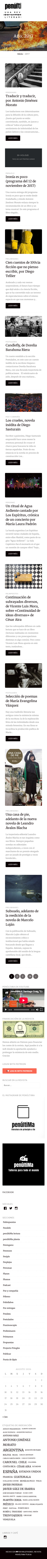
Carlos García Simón (11, 1458)
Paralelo (10, 173)
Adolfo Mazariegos (11, 1429)
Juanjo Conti (28, 1493)
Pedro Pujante (36, 1504)
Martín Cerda (12, 1499)
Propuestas (8, 1342)
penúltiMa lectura (11, 1233)
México (8, 1504)
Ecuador (36, 1466)
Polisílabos (8, 1302)
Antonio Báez (11, 1435)
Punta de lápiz (10, 1359)
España (10, 1471)
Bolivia (7, 1455)
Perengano (11, 92)
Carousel (10, 1462)
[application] (23, 1000)
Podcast (7, 1285)
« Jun (5, 1417)
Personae (10, 502)
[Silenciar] (37, 1009)
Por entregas (9, 1308)
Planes (6, 1273)
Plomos (6, 1279)
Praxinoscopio (10, 1325)
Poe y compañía (13, 417)
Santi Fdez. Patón (30, 1512)
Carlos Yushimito (28, 1458)
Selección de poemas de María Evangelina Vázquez (21, 700)
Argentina (13, 1450)
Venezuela (9, 1519)
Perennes (7, 1251)
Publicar (7, 1354)
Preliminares (12, 259)
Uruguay (28, 1515)
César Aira (24, 1466)
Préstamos (8, 1336)
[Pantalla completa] (41, 1009)
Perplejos (7, 1262)
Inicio (20, 54)
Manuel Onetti (9, 1496)
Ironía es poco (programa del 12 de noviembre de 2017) (21, 181)
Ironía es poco (27, 1481)
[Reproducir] (6, 1009)
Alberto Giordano (29, 1429)
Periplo (6, 1256)
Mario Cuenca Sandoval (26, 1496)
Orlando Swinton (22, 1504)
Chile (23, 1462)
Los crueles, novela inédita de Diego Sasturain (20, 424)
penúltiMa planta (11, 1239)
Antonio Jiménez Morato (16, 1442)
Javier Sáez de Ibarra (19, 1489)
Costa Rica (9, 1466)
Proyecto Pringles (11, 1348)
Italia (38, 1481)
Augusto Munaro (33, 1450)
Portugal (13, 1508)
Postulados (11, 342)
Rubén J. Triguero (12, 1511)
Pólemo (6, 1296)
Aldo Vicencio (9, 1432)
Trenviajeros (12, 1515)
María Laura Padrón (31, 1500)
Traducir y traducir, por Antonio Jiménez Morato (21, 100)
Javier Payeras (12, 1484)
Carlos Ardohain (26, 1455)
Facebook (8, 1192)
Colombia (32, 1462)
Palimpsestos (12, 594)
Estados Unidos (30, 1471)
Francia (8, 1477)
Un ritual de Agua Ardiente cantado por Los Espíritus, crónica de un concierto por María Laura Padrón (22, 515)
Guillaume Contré (11, 1481)
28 (30, 976)
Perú (5, 1508)
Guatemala (22, 1477)
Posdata (7, 1314)
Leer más (13, 138)
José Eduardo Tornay (12, 1493)
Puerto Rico (23, 1508)
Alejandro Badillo (24, 1432)
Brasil (15, 1455)
